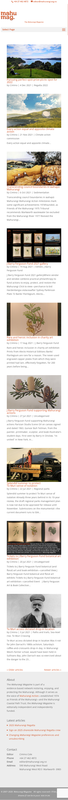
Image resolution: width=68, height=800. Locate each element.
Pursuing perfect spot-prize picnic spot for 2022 (32, 81)
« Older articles (15, 669)
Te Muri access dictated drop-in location (31, 629)
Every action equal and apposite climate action (30, 130)
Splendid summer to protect (24, 484)
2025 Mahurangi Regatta (22, 725)
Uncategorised (41, 415)
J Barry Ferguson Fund (27, 263)
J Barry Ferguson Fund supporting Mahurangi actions (34, 412)
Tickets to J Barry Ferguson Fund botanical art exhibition (34, 557)
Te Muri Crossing (21, 635)
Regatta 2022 (41, 85)
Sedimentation (41, 192)
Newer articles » (52, 669)
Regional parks (42, 488)
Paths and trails (41, 632)
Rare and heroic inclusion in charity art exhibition (30, 339)
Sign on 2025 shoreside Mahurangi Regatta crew (34, 730)
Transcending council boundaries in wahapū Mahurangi (33, 188)
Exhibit (39, 266)
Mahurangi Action (29, 695)
